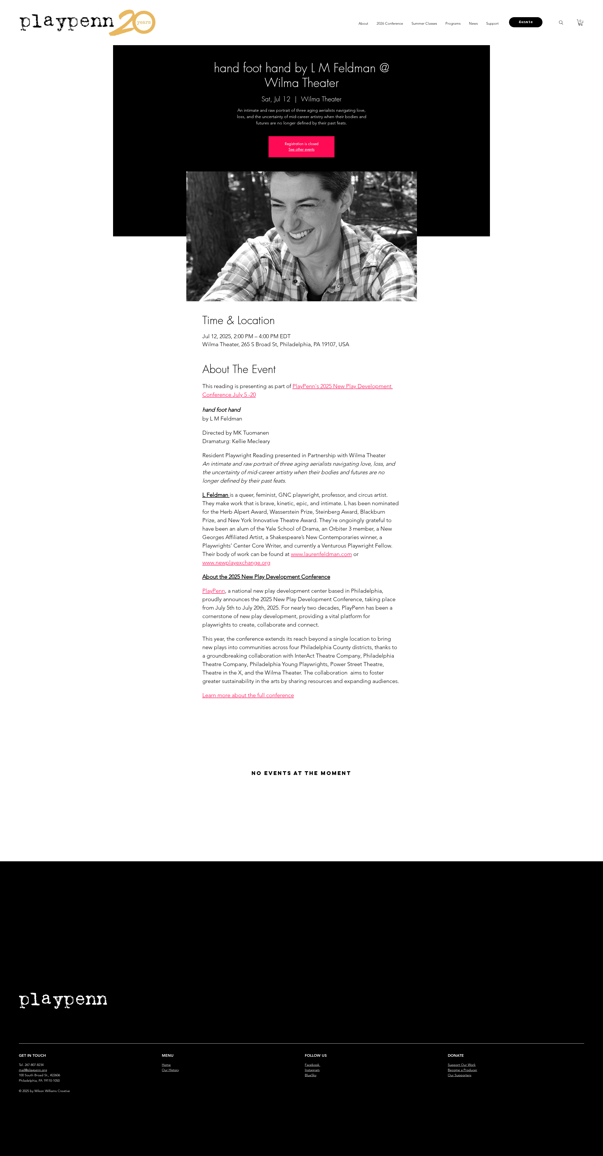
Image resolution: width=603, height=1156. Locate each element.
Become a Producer (462, 1070)
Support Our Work (462, 1065)
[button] (580, 23)
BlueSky (310, 1075)
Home (166, 1065)
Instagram (312, 1070)
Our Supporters (459, 1075)
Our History (170, 1070)
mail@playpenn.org (33, 1070)
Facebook (312, 1065)
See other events (301, 149)
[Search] (561, 23)
